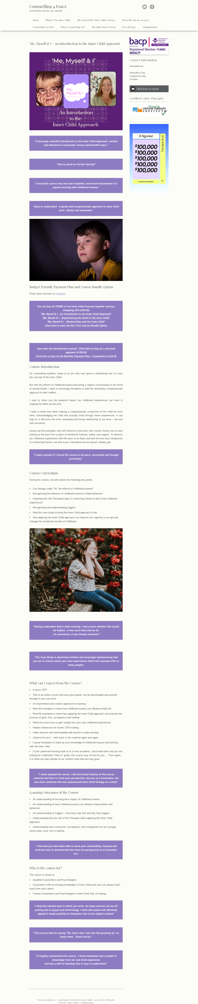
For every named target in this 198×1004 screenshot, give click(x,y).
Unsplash (60, 293)
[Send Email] (144, 6)
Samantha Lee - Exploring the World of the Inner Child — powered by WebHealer (79, 1000)
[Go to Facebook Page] (152, 6)
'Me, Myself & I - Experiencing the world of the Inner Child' (76, 318)
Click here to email (147, 88)
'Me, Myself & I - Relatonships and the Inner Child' (76, 321)
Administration (87, 1002)
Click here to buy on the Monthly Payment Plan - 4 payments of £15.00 (76, 356)
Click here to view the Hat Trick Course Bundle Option (76, 325)
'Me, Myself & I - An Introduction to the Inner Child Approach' (76, 314)
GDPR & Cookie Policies (68, 1002)
